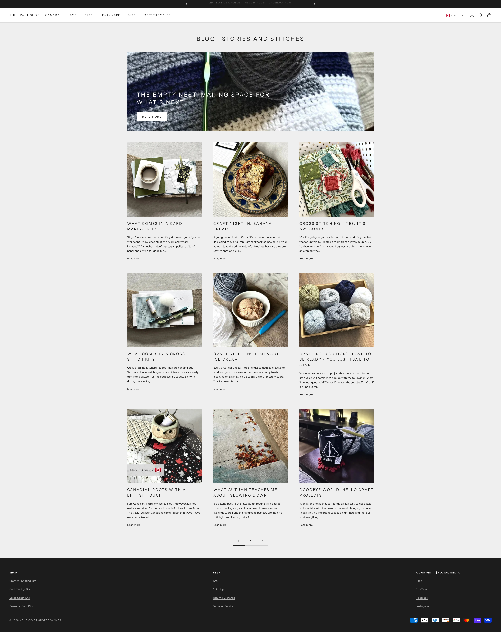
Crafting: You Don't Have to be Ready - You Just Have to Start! (335, 359)
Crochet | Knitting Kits (22, 581)
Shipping (218, 589)
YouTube (421, 589)
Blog (132, 15)
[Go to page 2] (262, 541)
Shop (89, 15)
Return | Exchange (224, 598)
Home (72, 15)
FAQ (215, 581)
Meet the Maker (157, 15)
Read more (151, 117)
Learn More (110, 15)
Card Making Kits (19, 589)
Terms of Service (223, 606)
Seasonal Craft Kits (21, 606)
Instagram (422, 606)
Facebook (422, 598)
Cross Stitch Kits (19, 598)
